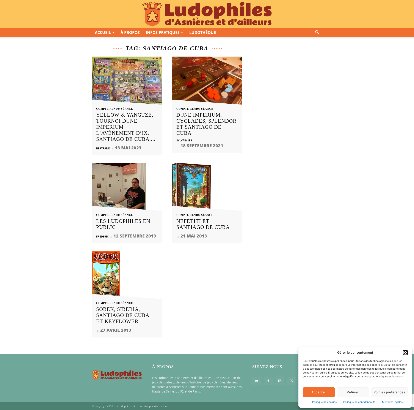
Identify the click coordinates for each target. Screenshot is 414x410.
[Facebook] (268, 381)
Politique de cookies (324, 402)
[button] (405, 352)
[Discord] (256, 381)
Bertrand (103, 148)
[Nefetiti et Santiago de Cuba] (207, 188)
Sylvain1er (184, 140)
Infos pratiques (163, 32)
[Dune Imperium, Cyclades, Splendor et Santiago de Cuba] (207, 82)
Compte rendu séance (114, 109)
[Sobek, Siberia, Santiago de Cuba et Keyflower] (127, 276)
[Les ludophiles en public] (127, 188)
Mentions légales (392, 402)
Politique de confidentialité (359, 402)
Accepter (318, 392)
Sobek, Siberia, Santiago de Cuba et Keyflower (122, 315)
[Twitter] (291, 381)
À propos (130, 32)
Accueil (103, 32)
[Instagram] (280, 381)
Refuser (353, 392)
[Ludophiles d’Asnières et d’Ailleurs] (207, 14)
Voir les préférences (389, 392)
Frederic (102, 236)
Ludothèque (202, 32)
